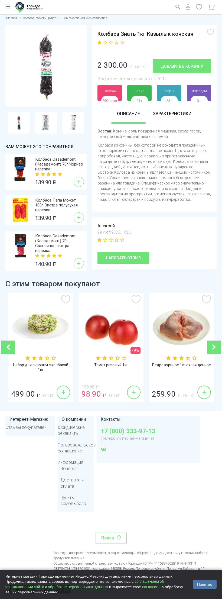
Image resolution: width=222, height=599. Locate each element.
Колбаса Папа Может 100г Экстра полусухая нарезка (56, 205)
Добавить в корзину (182, 66)
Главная (12, 18)
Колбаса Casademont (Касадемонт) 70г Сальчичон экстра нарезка (55, 243)
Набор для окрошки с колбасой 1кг (40, 367)
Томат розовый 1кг (111, 365)
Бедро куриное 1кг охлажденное (181, 365)
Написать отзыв (123, 258)
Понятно (204, 584)
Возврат (68, 468)
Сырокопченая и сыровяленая (85, 18)
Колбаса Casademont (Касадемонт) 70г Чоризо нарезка (59, 164)
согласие (150, 587)
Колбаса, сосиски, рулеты (40, 18)
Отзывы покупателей (26, 427)
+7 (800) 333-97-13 (128, 431)
